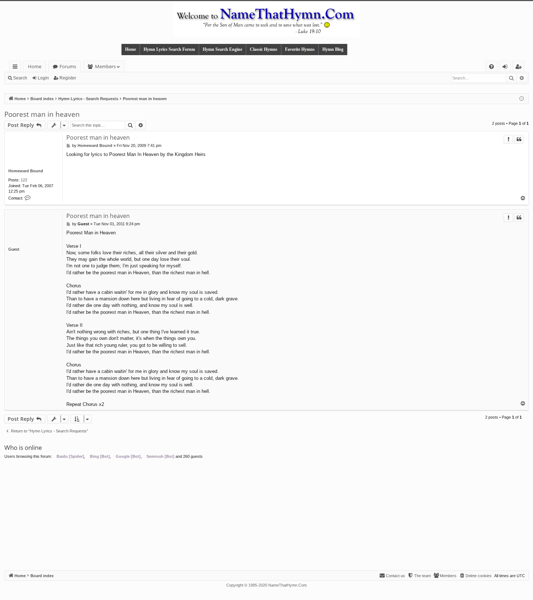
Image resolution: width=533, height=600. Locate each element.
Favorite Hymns (300, 49)
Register (67, 78)
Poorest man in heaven (42, 114)
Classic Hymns (263, 49)
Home (130, 49)
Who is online (23, 447)
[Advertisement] (266, 516)
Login (43, 78)
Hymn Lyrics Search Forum (169, 49)
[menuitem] (491, 66)
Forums (67, 66)
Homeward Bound (25, 171)
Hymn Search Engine (222, 49)
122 (24, 180)
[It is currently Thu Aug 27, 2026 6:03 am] (521, 99)
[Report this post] (508, 139)
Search (20, 78)
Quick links (16, 67)
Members (105, 66)
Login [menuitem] (506, 67)
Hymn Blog (332, 49)
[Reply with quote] (519, 139)
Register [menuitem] (520, 67)
